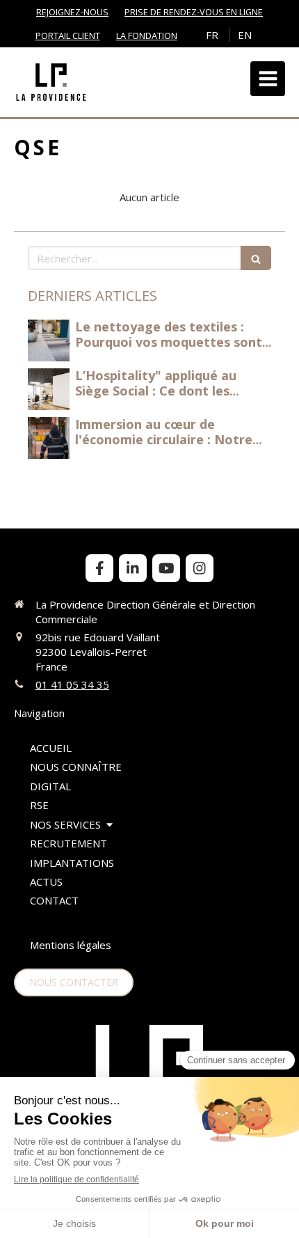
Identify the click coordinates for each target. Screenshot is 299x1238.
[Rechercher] (256, 258)
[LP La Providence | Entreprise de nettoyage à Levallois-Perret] (51, 82)
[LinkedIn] (133, 568)
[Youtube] (166, 568)
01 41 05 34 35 (72, 684)
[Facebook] (99, 568)
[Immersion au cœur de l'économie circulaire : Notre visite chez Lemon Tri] (49, 438)
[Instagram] (199, 568)
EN (245, 35)
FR (212, 35)
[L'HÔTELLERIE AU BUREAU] (49, 340)
